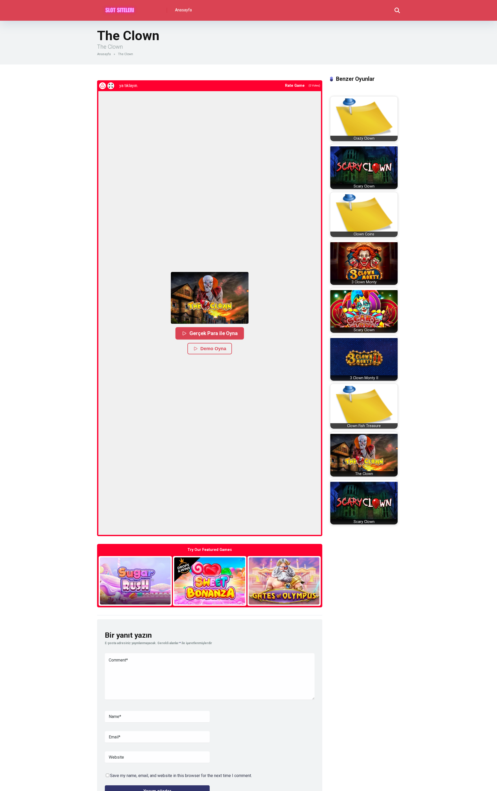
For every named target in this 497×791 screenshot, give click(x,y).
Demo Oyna (213, 348)
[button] (209, 298)
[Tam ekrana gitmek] (110, 85)
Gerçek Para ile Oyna (213, 333)
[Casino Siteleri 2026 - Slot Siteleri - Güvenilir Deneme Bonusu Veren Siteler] (119, 8)
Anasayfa (183, 10)
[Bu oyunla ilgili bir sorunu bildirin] (102, 85)
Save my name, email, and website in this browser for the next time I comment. (181, 775)
